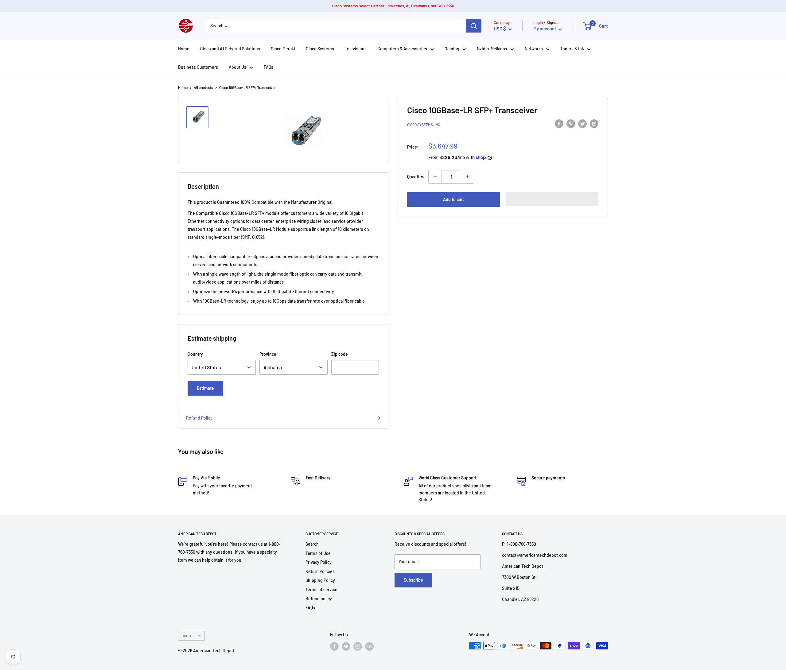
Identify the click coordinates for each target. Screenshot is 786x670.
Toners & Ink (572, 48)
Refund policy (318, 598)
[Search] (473, 26)
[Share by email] (594, 123)
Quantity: (416, 176)
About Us (237, 67)
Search (312, 544)
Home (183, 48)
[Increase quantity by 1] (467, 176)
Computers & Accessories (402, 48)
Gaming (452, 48)
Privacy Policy (318, 562)
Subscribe (413, 580)
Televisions (356, 48)
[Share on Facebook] (559, 123)
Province (267, 354)
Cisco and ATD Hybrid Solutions (230, 48)
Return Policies (320, 571)
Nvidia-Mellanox (492, 48)
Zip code (339, 354)
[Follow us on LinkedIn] (369, 646)
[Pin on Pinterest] (570, 123)
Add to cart (453, 199)
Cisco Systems (320, 48)
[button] (552, 199)
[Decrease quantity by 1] (435, 176)
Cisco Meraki (283, 48)
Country (195, 354)
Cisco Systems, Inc (423, 124)
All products (203, 87)
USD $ (186, 635)
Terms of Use (318, 553)
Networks (534, 48)
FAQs (268, 67)
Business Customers (198, 67)
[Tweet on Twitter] (582, 123)
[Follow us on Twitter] (346, 646)
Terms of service (321, 589)
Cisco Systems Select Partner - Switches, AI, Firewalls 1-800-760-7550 (393, 5)
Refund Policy (199, 417)
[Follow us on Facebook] (334, 646)
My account (545, 28)
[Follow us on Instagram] (357, 646)
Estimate (205, 388)
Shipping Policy (320, 580)
